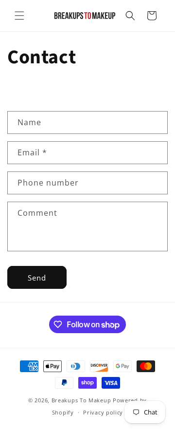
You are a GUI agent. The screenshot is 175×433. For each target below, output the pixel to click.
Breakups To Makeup (81, 400)
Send (37, 277)
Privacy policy (103, 412)
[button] (19, 15)
